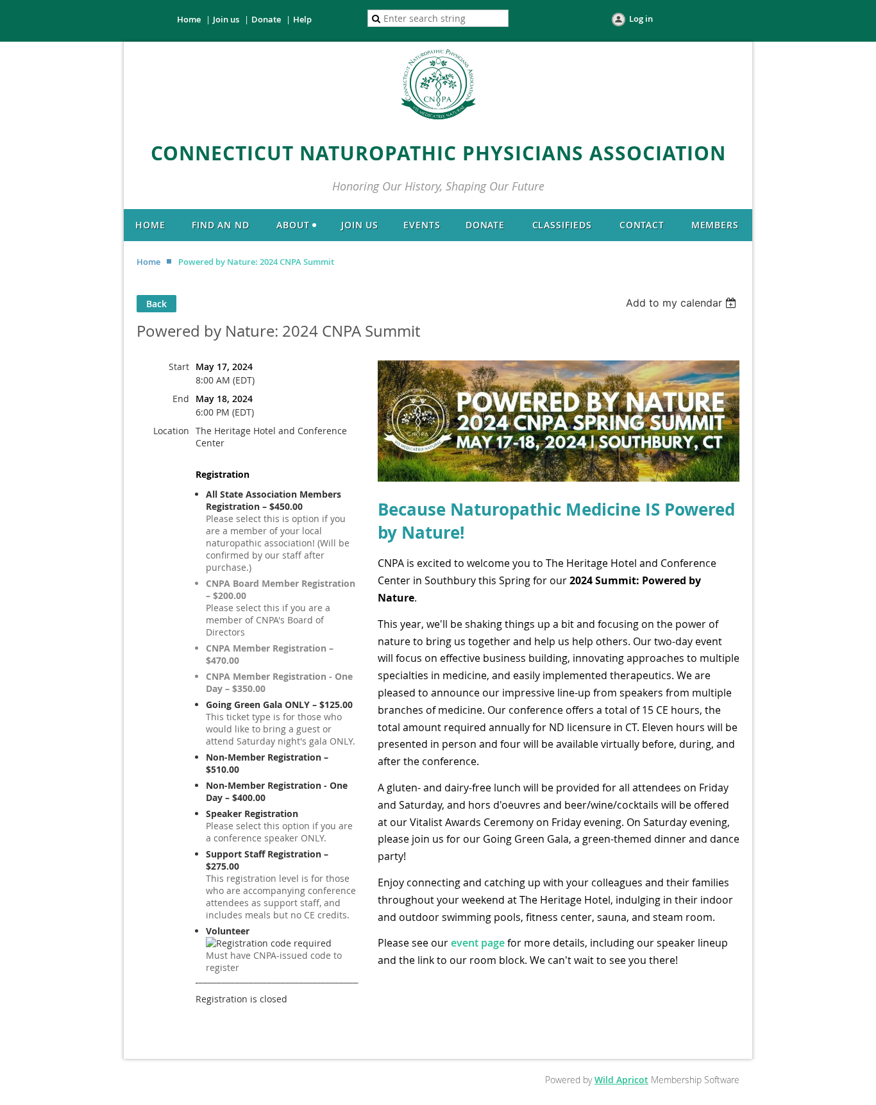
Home (189, 19)
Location (171, 431)
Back (156, 304)
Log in (641, 18)
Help (302, 19)
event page (478, 943)
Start (179, 366)
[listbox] (682, 302)
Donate (266, 19)
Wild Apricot (621, 1080)
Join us (226, 19)
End (181, 398)
